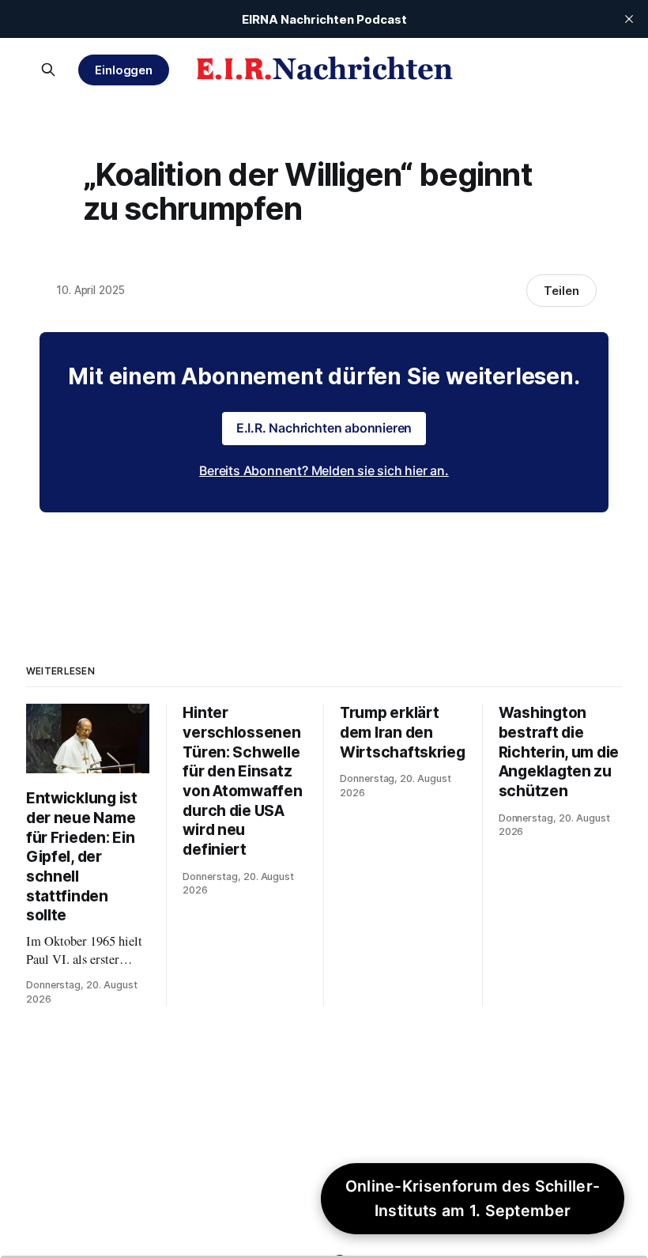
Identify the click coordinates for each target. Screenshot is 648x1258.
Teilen (561, 290)
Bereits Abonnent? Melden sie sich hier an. (324, 470)
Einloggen (124, 69)
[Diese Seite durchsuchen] (48, 69)
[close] (629, 19)
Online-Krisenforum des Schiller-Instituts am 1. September (473, 1198)
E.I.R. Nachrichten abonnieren (324, 428)
